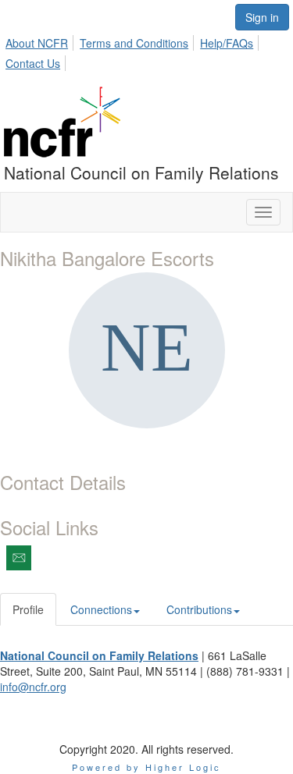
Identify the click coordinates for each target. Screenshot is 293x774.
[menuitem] (41, 40)
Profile (28, 609)
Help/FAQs (226, 43)
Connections (101, 609)
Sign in (262, 17)
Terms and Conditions (134, 43)
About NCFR (36, 43)
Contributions (199, 609)
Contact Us (32, 63)
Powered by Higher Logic (146, 767)
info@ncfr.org (33, 686)
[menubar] (146, 50)
